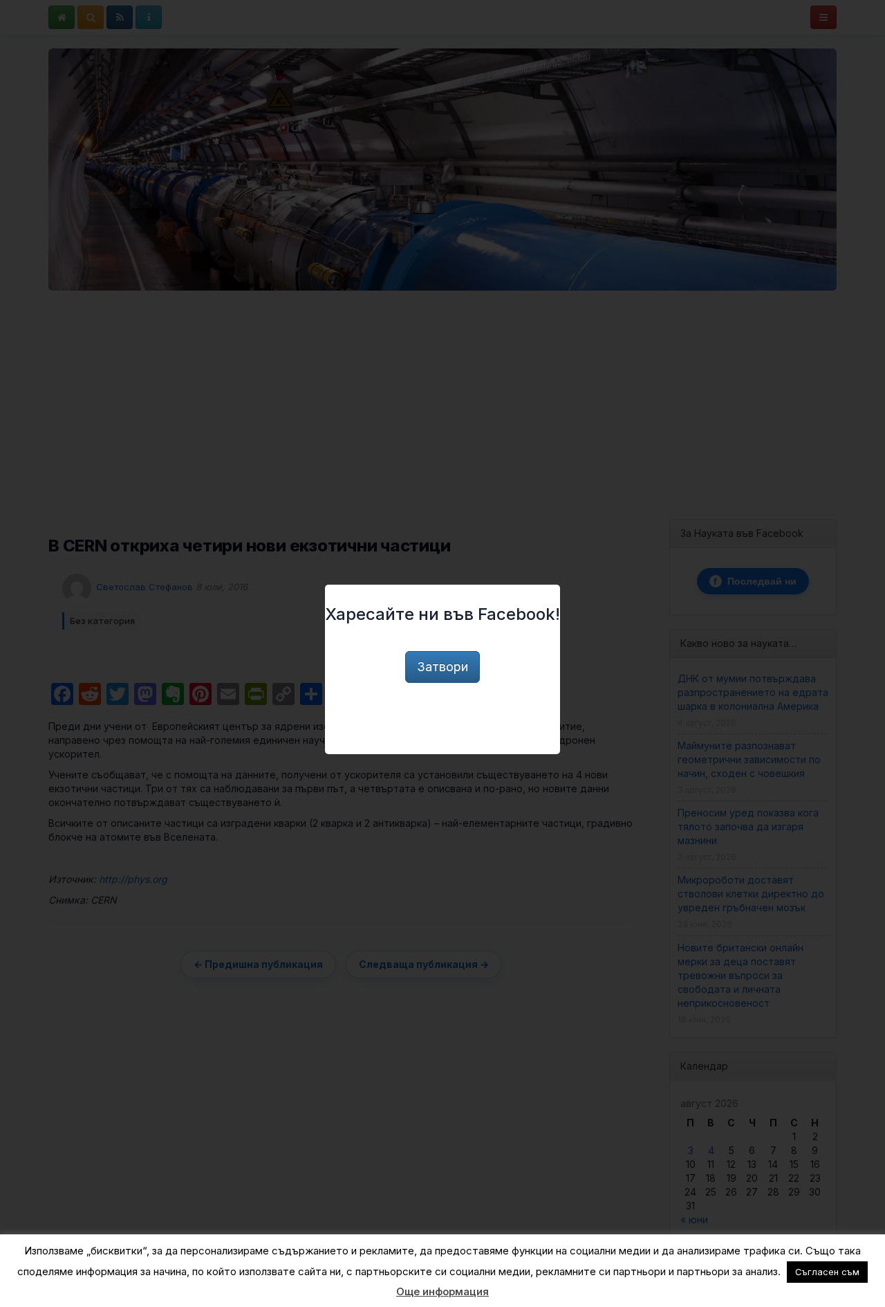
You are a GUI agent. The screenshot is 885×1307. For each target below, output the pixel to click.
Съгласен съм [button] (827, 1271)
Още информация (442, 1291)
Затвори (442, 666)
